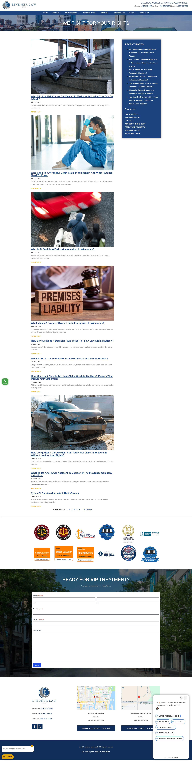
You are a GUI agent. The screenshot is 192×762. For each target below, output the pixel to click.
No (92, 386)
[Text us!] (7, 757)
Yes (99, 386)
